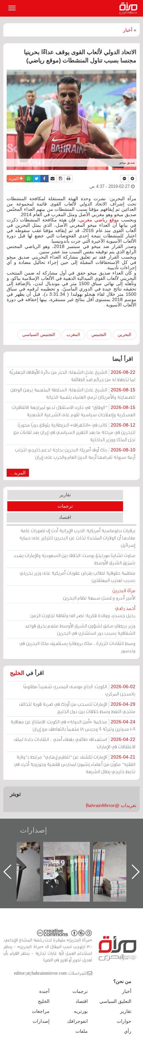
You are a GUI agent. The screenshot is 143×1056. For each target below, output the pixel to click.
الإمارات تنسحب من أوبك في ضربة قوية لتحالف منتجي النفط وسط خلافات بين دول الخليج (77, 707)
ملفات (81, 1031)
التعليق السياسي (115, 1001)
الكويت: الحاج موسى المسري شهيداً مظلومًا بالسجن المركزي (79, 690)
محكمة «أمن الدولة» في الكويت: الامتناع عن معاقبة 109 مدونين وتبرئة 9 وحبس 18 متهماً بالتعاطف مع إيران (72, 725)
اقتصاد (65, 517)
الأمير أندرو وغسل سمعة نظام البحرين (99, 594)
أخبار (127, 30)
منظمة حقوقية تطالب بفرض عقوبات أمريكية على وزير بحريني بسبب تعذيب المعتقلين (77, 576)
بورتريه (81, 1011)
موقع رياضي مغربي (99, 219)
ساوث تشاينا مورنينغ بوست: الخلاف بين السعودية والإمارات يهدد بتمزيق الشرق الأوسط (74, 559)
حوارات (124, 1021)
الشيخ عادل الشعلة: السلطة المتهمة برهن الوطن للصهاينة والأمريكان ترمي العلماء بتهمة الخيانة (72, 393)
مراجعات (41, 1011)
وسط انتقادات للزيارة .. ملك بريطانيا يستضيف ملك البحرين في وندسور (77, 647)
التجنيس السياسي (38, 334)
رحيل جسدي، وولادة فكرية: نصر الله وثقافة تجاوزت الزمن (82, 612)
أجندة (44, 991)
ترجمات (65, 506)
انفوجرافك (77, 1021)
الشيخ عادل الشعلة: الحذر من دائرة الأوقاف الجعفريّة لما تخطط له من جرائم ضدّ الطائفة (72, 375)
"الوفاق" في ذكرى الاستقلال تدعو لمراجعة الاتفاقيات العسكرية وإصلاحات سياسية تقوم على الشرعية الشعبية (73, 411)
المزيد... (18, 472)
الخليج (17, 673)
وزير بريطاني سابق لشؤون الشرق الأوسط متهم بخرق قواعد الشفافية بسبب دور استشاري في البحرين (80, 629)
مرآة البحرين (129, 8)
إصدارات (33, 830)
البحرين (124, 334)
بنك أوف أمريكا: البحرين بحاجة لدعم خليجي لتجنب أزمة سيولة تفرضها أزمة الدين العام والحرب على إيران (75, 453)
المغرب (73, 334)
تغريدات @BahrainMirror (111, 805)
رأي (127, 1031)
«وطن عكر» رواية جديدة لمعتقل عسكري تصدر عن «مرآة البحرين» (58, 861)
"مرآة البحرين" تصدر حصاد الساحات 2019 (108, 857)
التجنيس (98, 334)
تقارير (65, 494)
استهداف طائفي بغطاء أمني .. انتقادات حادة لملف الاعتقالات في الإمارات (74, 743)
